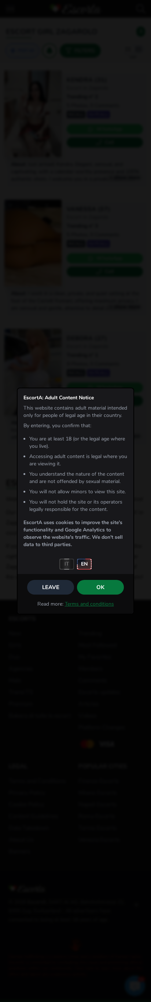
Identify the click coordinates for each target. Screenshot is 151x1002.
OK (100, 587)
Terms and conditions (89, 603)
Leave (50, 587)
